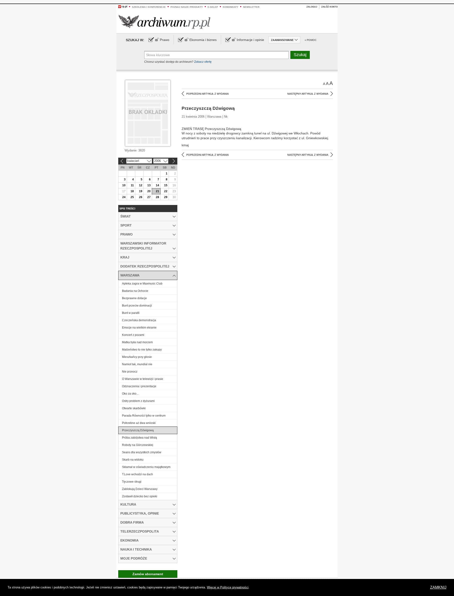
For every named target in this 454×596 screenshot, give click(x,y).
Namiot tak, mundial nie (137, 364)
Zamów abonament (147, 574)
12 (140, 185)
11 (132, 185)
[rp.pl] (122, 6)
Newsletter (251, 7)
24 (124, 197)
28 (157, 197)
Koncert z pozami (133, 335)
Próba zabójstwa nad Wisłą (139, 437)
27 (149, 197)
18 (132, 191)
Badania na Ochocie (135, 291)
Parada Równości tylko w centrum (144, 415)
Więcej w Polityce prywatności (228, 587)
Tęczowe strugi (131, 481)
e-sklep (213, 7)
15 (165, 185)
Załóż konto (329, 7)
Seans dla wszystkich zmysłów (141, 452)
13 (149, 185)
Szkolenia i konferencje (149, 7)
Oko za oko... (130, 393)
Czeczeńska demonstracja (139, 320)
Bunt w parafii (131, 313)
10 (124, 185)
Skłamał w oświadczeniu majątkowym (146, 467)
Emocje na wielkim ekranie (139, 327)
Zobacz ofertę (203, 61)
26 (140, 197)
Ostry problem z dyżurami (138, 401)
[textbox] (216, 55)
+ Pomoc (311, 40)
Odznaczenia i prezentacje (139, 386)
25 (132, 197)
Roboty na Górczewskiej (137, 445)
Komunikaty (230, 7)
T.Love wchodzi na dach (137, 474)
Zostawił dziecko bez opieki (139, 496)
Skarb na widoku (133, 459)
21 (157, 191)
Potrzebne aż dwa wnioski (139, 423)
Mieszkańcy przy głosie (137, 357)
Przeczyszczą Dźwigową (138, 430)
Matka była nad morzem (137, 342)
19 (140, 191)
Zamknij (438, 587)
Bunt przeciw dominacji (137, 305)
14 (157, 185)
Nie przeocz (129, 371)
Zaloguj (311, 7)
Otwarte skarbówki (134, 408)
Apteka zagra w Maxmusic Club (142, 283)
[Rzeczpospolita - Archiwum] (164, 21)
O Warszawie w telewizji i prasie (142, 379)
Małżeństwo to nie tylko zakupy (142, 349)
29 (165, 197)
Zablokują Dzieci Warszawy (139, 489)
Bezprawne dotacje (134, 298)
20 (149, 191)
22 (165, 191)
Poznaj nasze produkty (186, 7)
